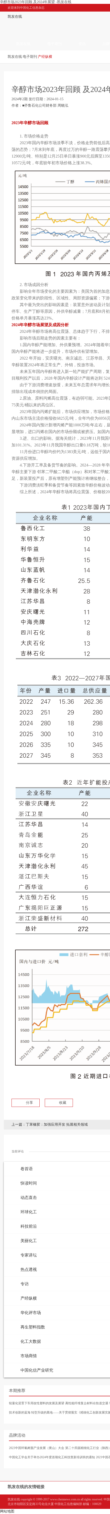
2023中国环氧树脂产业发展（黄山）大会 (36, 1448)
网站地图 (7, 1511)
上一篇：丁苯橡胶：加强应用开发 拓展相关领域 (50, 1124)
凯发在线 (15, 17)
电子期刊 (54, 44)
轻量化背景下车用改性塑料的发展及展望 (36, 1403)
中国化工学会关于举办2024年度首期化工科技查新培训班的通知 (52, 1457)
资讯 (82, 44)
